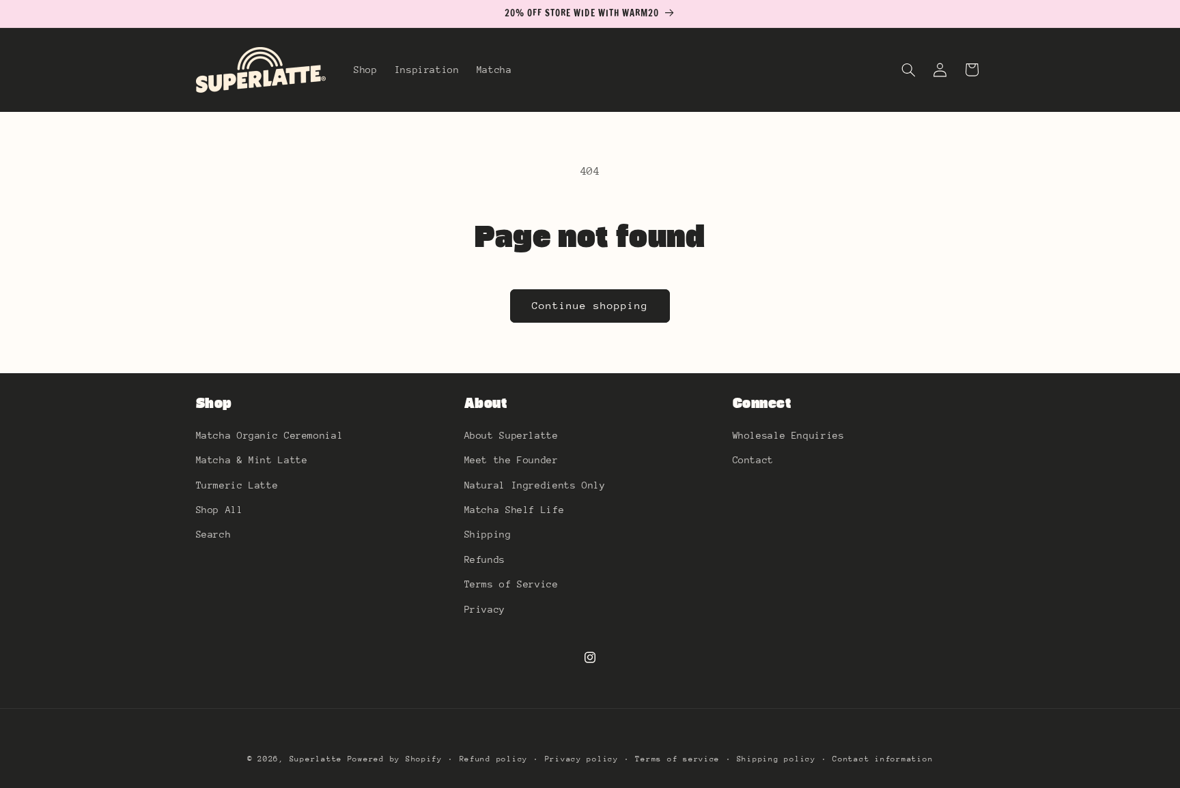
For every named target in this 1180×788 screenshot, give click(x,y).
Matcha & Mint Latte (252, 459)
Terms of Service (511, 583)
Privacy (484, 608)
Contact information (882, 759)
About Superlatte (511, 434)
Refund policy (494, 759)
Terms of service (677, 759)
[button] (908, 69)
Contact (753, 459)
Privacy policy (582, 759)
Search (213, 534)
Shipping (487, 534)
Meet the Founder (511, 459)
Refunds (484, 558)
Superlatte (316, 759)
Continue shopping (590, 305)
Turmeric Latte (237, 484)
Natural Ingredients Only (535, 484)
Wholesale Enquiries (789, 434)
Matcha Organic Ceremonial (269, 434)
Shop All (219, 509)
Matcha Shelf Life (514, 509)
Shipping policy (776, 759)
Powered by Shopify (395, 759)
